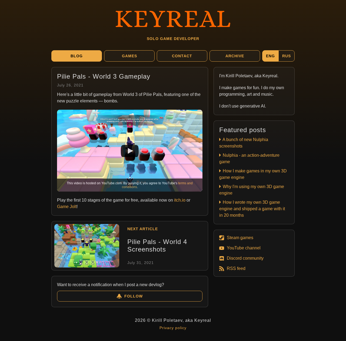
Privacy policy (173, 328)
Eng (270, 56)
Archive (234, 56)
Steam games (240, 237)
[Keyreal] (173, 17)
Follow (133, 296)
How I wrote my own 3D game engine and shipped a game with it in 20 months (252, 209)
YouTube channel (244, 248)
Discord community (245, 258)
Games (129, 56)
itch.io (179, 200)
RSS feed (236, 268)
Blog (77, 56)
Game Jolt (66, 206)
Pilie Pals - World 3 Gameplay (103, 76)
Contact (182, 56)
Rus (286, 56)
